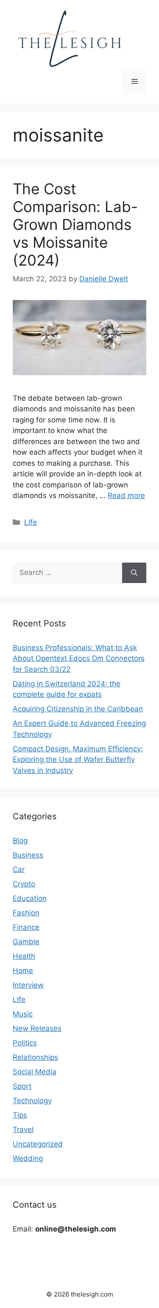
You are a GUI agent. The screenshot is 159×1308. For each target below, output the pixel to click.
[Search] (134, 573)
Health (24, 956)
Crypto (24, 884)
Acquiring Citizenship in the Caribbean (78, 709)
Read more (126, 495)
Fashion (26, 913)
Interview (28, 985)
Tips (20, 1115)
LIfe (30, 522)
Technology (32, 1100)
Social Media (34, 1071)
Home (23, 970)
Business (28, 855)
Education (30, 898)
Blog (20, 840)
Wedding (28, 1158)
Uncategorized (38, 1144)
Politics (25, 1043)
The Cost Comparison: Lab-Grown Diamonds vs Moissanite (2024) (75, 224)
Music (23, 1014)
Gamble (26, 941)
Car (19, 869)
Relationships (35, 1057)
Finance (26, 927)
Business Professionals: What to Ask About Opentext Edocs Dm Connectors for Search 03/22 (79, 658)
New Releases (37, 1028)
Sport (22, 1086)
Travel (23, 1129)
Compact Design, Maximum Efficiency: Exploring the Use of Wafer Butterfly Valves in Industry (78, 760)
